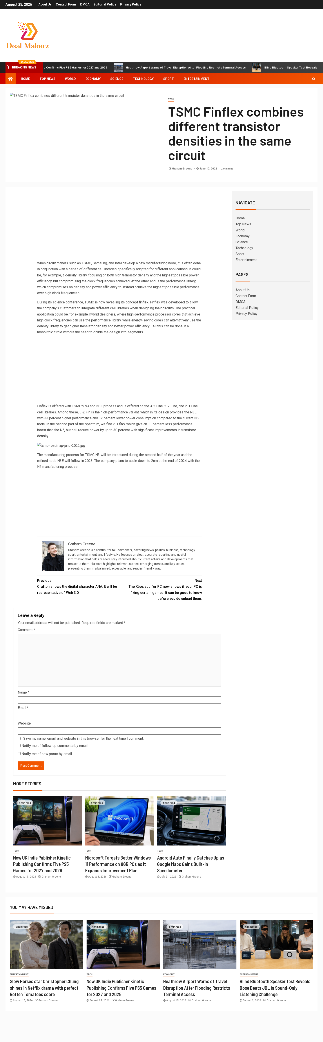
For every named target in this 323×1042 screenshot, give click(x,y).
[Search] (313, 79)
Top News (47, 79)
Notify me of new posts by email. (47, 754)
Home (25, 79)
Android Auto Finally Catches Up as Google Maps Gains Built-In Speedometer (190, 864)
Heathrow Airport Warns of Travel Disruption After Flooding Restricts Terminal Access (154, 67)
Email (23, 708)
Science (116, 79)
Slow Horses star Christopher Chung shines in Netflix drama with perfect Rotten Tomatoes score (44, 987)
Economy (93, 79)
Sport (168, 79)
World (70, 79)
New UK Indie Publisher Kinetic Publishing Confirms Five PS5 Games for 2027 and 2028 (42, 864)
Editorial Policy (105, 4)
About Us (45, 4)
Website (24, 723)
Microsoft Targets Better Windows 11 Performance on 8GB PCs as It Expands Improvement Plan (118, 864)
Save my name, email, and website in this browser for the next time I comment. (83, 738)
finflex (143, 302)
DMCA (84, 4)
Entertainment (196, 79)
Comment (26, 630)
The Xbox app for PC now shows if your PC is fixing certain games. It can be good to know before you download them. (165, 590)
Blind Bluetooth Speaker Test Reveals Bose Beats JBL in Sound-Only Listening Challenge (275, 987)
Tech (171, 99)
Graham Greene (182, 168)
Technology (143, 79)
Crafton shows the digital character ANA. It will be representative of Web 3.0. (77, 587)
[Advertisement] (119, 227)
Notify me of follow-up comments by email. (55, 746)
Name (23, 692)
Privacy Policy (130, 4)
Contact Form (66, 4)
